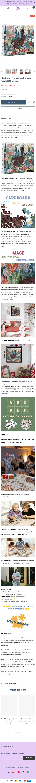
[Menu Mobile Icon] (2, 8)
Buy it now (18, 109)
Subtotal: (4, 96)
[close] (34, 3)
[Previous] (3, 40)
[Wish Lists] (29, 102)
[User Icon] (27, 8)
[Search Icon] (10, 8)
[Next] (33, 40)
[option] (18, 40)
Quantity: (4, 89)
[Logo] (17, 8)
